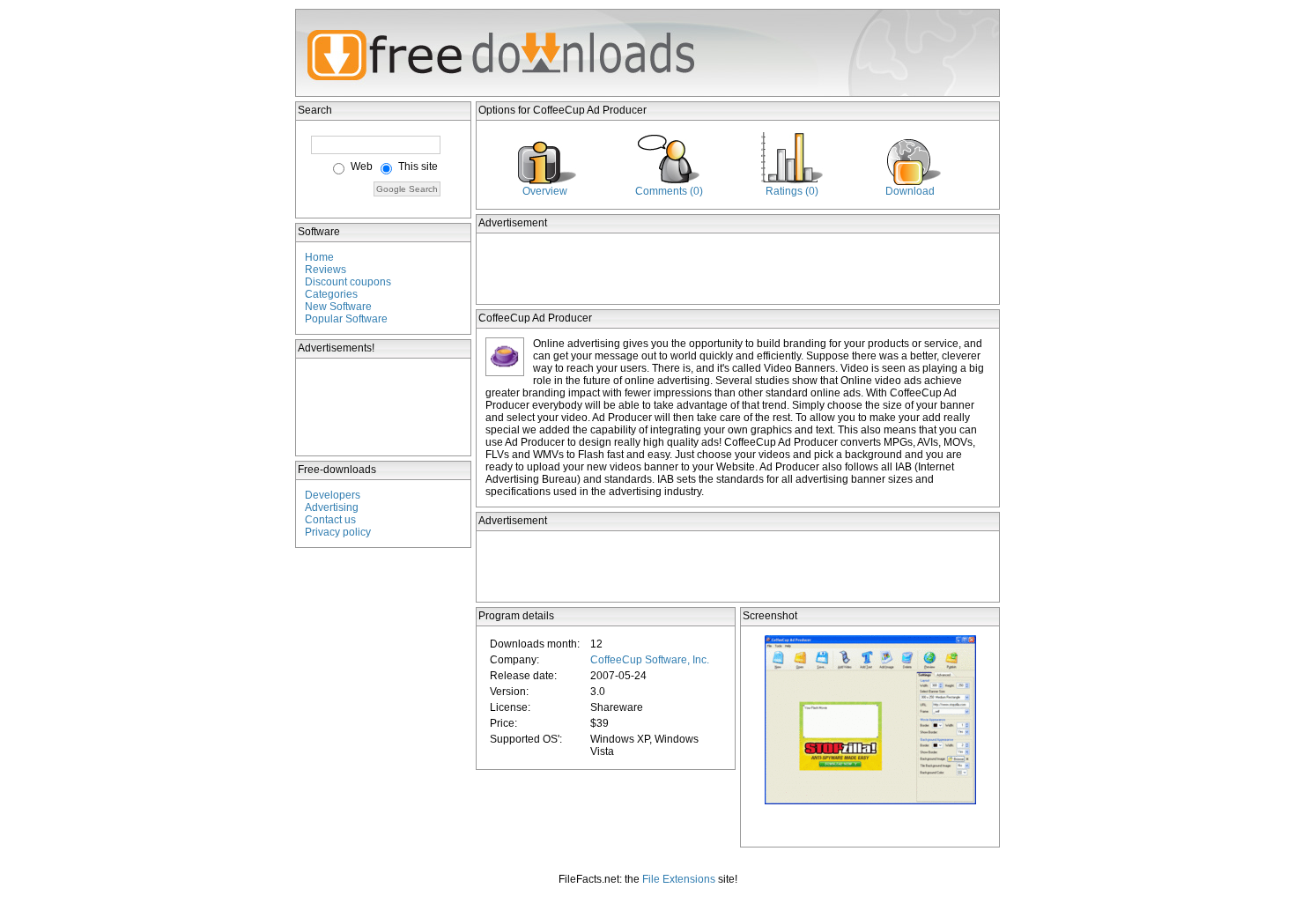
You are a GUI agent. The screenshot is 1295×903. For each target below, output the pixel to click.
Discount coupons (348, 282)
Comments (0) (669, 191)
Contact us (330, 520)
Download (910, 191)
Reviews (325, 269)
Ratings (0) (792, 191)
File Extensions (678, 879)
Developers (332, 495)
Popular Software (346, 319)
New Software (338, 306)
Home (319, 257)
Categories (331, 294)
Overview (544, 191)
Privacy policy (338, 532)
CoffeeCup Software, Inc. (649, 660)
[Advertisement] (384, 407)
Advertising (332, 507)
